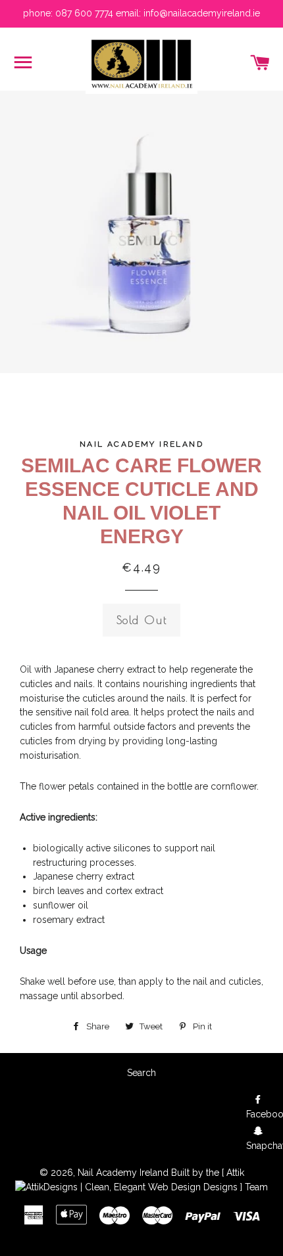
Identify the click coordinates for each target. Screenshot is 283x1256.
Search (141, 1072)
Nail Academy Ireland (123, 1172)
